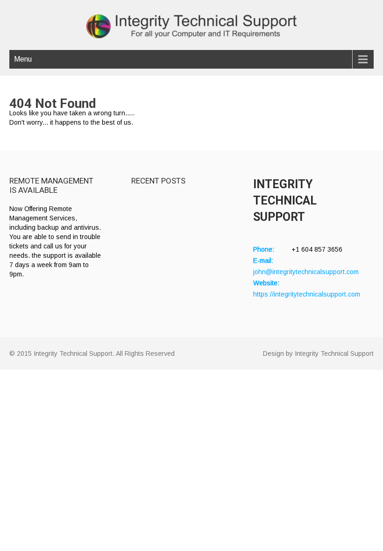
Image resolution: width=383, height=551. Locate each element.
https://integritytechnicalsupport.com (306, 294)
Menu (23, 59)
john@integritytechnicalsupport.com (306, 272)
